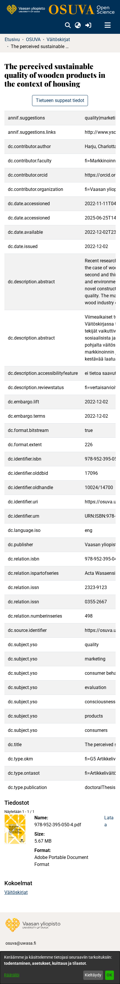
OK (109, 975)
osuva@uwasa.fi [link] (21, 943)
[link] (60, 9)
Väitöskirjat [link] (58, 39)
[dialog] (60, 967)
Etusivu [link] (12, 39)
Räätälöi (11, 975)
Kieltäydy (93, 975)
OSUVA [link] (33, 39)
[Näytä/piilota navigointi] (107, 25)
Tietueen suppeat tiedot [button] (60, 100)
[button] (67, 25)
